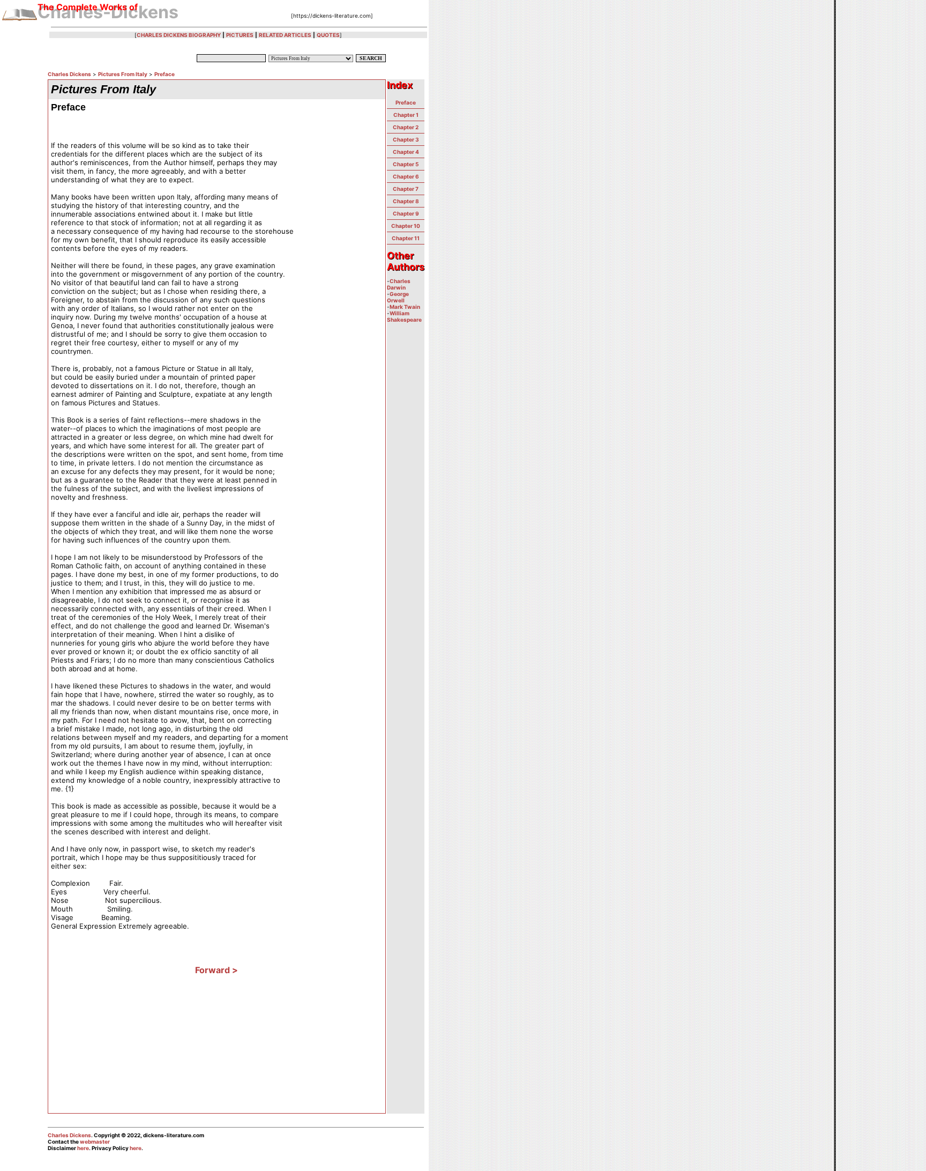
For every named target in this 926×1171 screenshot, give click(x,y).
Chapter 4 (406, 152)
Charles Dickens (69, 74)
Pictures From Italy (122, 74)
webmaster (95, 1141)
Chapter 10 (405, 226)
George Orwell (398, 297)
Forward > (216, 970)
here (83, 1148)
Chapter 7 (406, 189)
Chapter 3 (406, 139)
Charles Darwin (398, 284)
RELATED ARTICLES (285, 35)
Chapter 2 (406, 127)
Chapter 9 (406, 213)
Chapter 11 (406, 238)
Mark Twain (405, 306)
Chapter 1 (406, 115)
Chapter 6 (406, 176)
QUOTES (328, 35)
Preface (164, 74)
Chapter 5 (406, 164)
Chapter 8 (406, 201)
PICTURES (239, 35)
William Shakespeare (404, 316)
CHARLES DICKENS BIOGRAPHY (179, 35)
